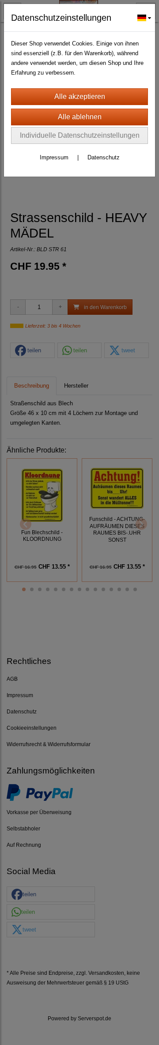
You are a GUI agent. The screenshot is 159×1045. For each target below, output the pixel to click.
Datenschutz (103, 157)
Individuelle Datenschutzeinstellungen (80, 135)
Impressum (54, 157)
